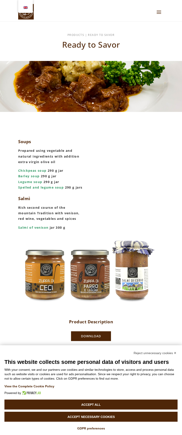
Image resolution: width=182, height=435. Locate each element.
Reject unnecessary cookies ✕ (155, 353)
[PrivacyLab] (31, 393)
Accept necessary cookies (91, 417)
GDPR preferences (91, 428)
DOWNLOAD (91, 336)
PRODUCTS (75, 35)
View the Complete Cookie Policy (29, 386)
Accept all (91, 404)
